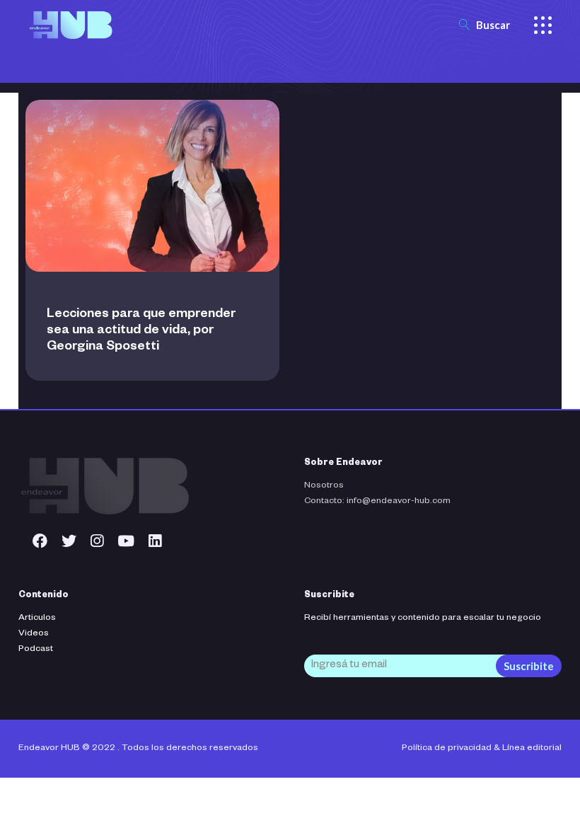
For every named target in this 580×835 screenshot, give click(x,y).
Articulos (37, 618)
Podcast (35, 650)
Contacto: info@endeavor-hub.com (377, 502)
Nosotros (324, 486)
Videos (33, 634)
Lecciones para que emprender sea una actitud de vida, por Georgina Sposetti (141, 331)
